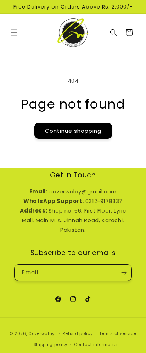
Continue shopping (73, 130)
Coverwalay (41, 333)
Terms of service (117, 333)
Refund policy (78, 333)
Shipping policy (51, 344)
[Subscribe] (123, 272)
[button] (14, 32)
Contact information (96, 344)
